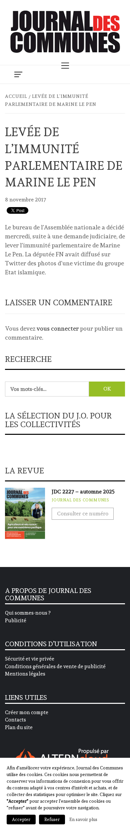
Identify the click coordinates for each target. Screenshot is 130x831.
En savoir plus (83, 819)
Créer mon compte (26, 712)
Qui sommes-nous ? (27, 613)
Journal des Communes (80, 500)
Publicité (15, 621)
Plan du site (19, 727)
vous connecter (58, 328)
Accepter (21, 819)
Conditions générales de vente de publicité (55, 667)
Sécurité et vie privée (29, 659)
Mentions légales (25, 674)
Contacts (15, 720)
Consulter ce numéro (82, 513)
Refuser (52, 819)
